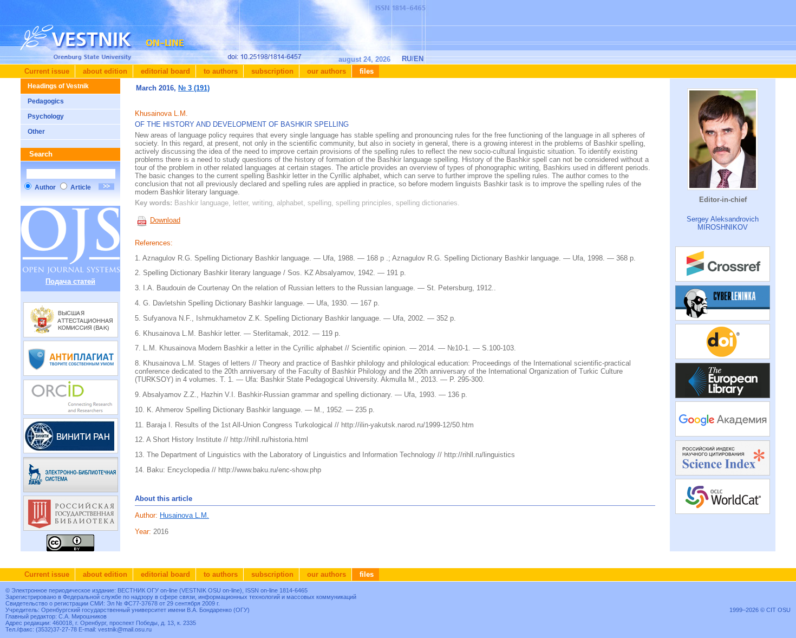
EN (418, 59)
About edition (104, 71)
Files (365, 71)
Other (36, 131)
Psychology (46, 116)
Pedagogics (46, 101)
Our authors (325, 71)
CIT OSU (778, 610)
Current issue (46, 71)
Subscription (271, 71)
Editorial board (164, 71)
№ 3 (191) (194, 88)
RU (407, 59)
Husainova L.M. (184, 515)
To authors (219, 71)
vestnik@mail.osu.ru (125, 629)
